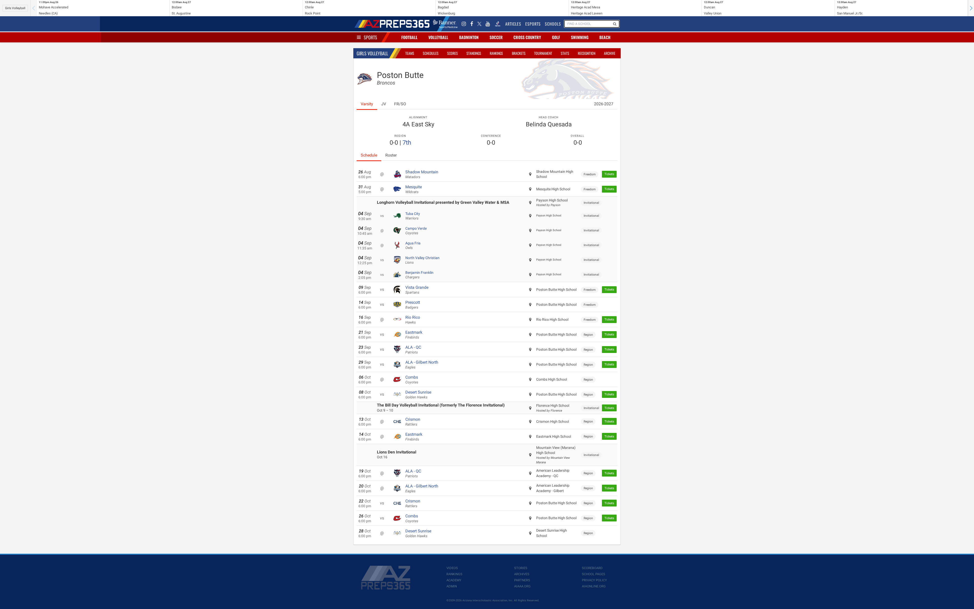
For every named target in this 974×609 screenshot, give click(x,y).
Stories (520, 568)
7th (407, 142)
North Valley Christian (422, 260)
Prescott (412, 305)
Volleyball (438, 37)
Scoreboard (592, 568)
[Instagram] (464, 23)
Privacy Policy (594, 580)
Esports (533, 24)
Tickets (609, 174)
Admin (451, 586)
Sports (370, 37)
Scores (452, 53)
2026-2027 (603, 103)
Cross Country (527, 37)
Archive (609, 53)
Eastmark (413, 335)
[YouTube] (487, 23)
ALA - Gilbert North (421, 364)
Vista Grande (416, 290)
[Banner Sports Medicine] (445, 24)
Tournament (543, 53)
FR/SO (400, 103)
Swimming (579, 37)
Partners (522, 580)
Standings (473, 53)
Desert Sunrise (418, 394)
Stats (565, 53)
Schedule (369, 155)
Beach (605, 37)
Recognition (586, 53)
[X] (479, 24)
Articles (513, 24)
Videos (452, 568)
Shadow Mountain (421, 174)
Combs (411, 379)
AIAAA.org (522, 586)
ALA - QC (413, 349)
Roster (391, 155)
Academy (453, 580)
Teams (409, 53)
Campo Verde (416, 230)
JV (383, 103)
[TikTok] (497, 23)
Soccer (496, 37)
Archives (521, 574)
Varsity (367, 103)
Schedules (431, 53)
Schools (553, 24)
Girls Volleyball (15, 8)
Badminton (469, 37)
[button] (971, 8)
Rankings (496, 53)
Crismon (412, 422)
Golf (556, 37)
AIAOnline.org (594, 586)
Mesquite (413, 189)
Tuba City (412, 216)
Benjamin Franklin (419, 274)
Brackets (519, 53)
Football (409, 37)
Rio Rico (412, 320)
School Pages (593, 574)
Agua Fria (413, 245)
